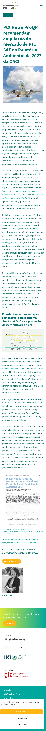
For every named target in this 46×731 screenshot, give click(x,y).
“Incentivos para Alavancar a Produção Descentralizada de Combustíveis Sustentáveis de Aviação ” (23, 194)
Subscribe (9, 623)
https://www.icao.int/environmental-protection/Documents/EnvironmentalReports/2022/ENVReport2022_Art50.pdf (23, 531)
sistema (13, 368)
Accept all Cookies (22, 712)
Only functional (21, 718)
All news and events (11, 561)
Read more (4, 705)
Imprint (12, 705)
